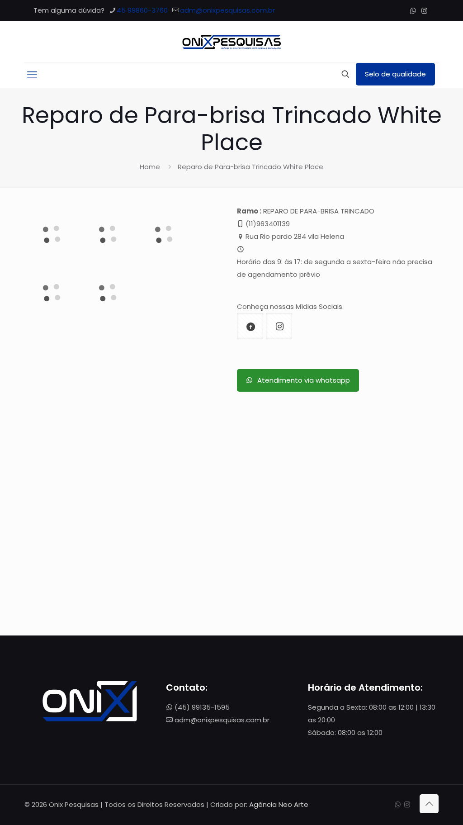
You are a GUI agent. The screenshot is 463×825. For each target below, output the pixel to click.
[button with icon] (250, 326)
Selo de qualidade (395, 74)
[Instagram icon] (424, 10)
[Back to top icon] (429, 803)
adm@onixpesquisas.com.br (227, 10)
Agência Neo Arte (278, 804)
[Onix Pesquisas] (231, 41)
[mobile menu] (32, 75)
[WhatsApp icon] (413, 10)
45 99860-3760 (142, 10)
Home (150, 166)
